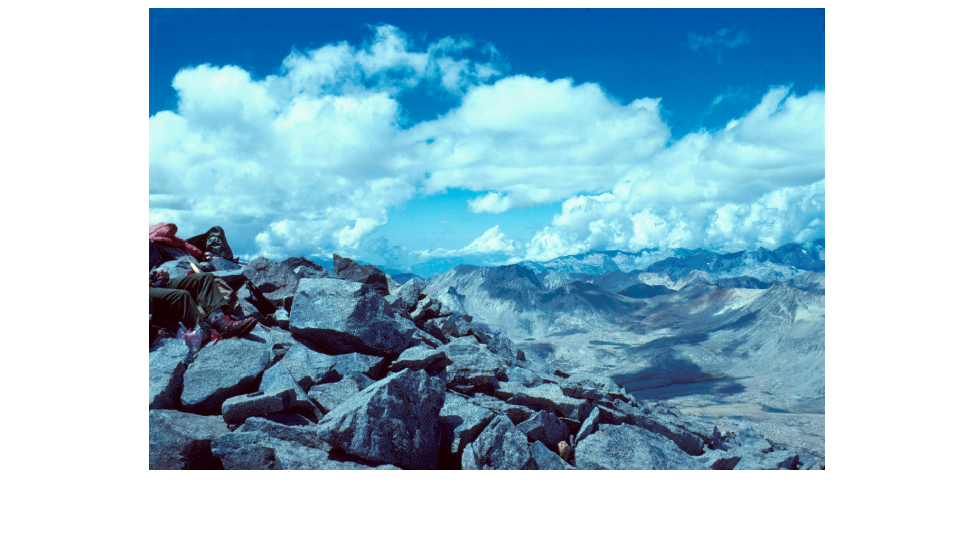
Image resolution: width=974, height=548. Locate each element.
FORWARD (506, 238)
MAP (508, 260)
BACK (455, 238)
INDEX (470, 260)
